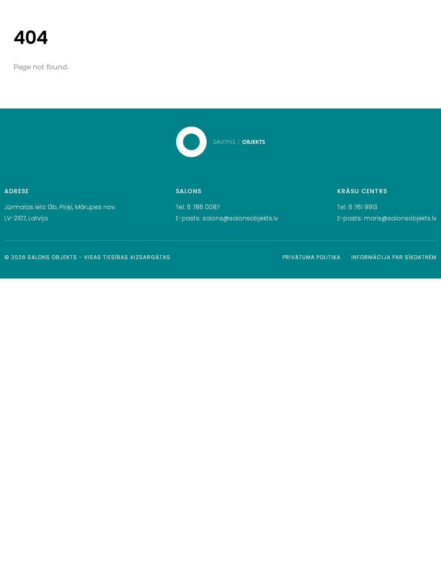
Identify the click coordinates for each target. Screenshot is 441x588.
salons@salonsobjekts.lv (240, 218)
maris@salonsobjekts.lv (400, 218)
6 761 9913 (362, 207)
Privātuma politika (312, 257)
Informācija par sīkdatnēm (394, 257)
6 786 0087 (203, 207)
